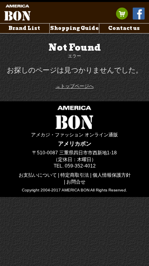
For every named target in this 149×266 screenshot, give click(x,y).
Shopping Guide (74, 28)
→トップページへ (75, 86)
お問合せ (75, 182)
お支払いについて (38, 175)
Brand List (24, 28)
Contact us (124, 28)
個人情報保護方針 (112, 175)
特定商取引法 (74, 175)
